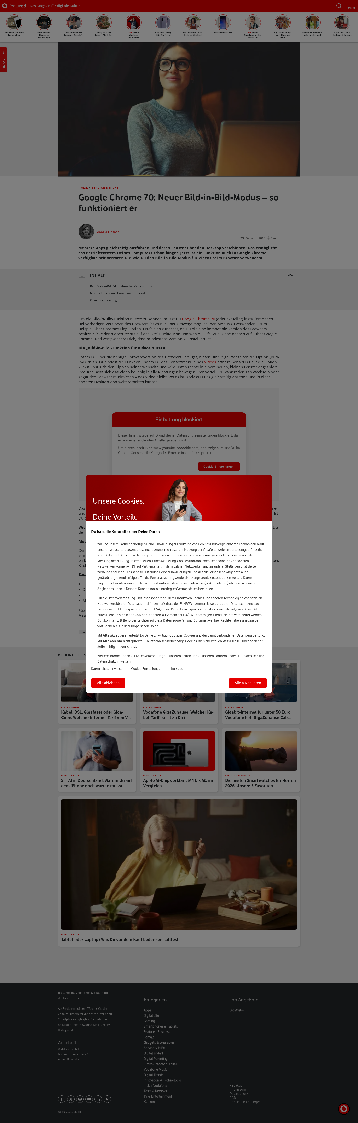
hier (163, 555)
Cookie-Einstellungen (146, 669)
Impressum (179, 669)
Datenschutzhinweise (106, 669)
